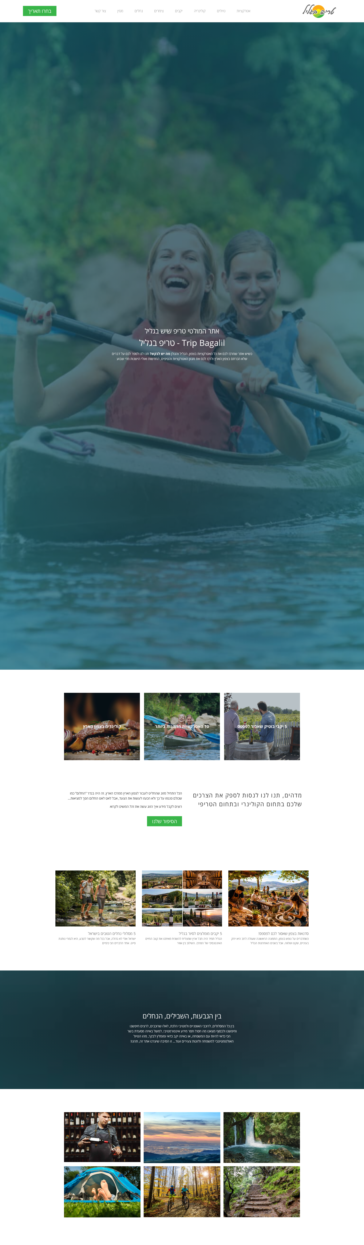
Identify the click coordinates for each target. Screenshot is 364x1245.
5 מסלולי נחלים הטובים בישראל (112, 933)
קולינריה (200, 10)
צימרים (159, 10)
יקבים (179, 10)
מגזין (120, 10)
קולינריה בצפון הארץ (102, 726)
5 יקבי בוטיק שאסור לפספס (262, 726)
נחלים (139, 10)
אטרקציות (243, 10)
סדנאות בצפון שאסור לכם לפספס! (283, 933)
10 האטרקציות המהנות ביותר (182, 726)
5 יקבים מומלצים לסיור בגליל (200, 933)
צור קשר (100, 10)
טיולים (221, 10)
